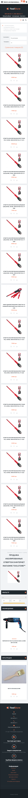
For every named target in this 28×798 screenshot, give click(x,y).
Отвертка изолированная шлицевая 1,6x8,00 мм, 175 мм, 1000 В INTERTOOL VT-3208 (14, 539)
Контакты (13, 768)
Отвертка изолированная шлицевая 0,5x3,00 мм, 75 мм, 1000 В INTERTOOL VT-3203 (14, 173)
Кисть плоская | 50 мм (14, 688)
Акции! (13, 770)
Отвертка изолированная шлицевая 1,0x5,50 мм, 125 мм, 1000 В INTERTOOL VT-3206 (14, 240)
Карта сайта (13, 772)
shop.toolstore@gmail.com (14, 727)
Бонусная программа (13, 774)
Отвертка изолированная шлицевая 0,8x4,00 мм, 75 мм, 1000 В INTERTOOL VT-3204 (14, 506)
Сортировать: (6, 37)
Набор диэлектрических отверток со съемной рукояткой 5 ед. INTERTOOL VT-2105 (14, 306)
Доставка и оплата (13, 777)
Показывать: (6, 41)
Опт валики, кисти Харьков (13, 781)
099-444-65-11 (9, 14)
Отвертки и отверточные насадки (11, 29)
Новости (13, 779)
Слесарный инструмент (9, 27)
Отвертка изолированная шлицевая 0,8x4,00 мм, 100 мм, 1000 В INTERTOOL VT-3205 (14, 206)
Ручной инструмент (9, 25)
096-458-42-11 (18, 14)
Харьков (14, 713)
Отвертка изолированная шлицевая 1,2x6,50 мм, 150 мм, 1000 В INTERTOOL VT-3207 (14, 273)
